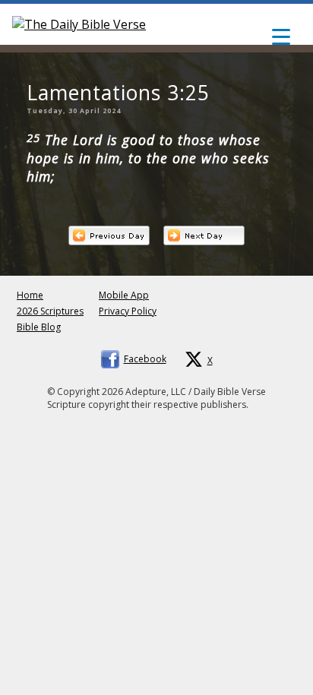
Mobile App (124, 295)
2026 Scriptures (50, 311)
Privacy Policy (127, 311)
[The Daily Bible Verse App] (79, 24)
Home (30, 295)
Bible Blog (39, 327)
